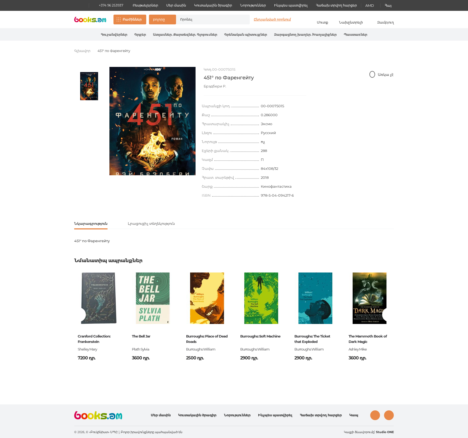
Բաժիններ (132, 19)
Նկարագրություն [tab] (91, 223)
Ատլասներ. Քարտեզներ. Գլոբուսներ (185, 35)
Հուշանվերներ (114, 35)
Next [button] (389, 314)
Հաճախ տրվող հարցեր (336, 5)
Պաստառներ (355, 35)
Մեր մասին (176, 5)
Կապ (353, 415)
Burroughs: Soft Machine (260, 336)
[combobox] (207, 19)
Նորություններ (253, 5)
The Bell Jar (141, 336)
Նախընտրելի (351, 22)
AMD (369, 5)
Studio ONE (385, 432)
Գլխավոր (82, 51)
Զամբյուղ (385, 22)
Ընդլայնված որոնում (272, 19)
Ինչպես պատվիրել (291, 5)
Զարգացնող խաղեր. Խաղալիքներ (305, 35)
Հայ (388, 5)
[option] (89, 86)
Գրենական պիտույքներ (245, 35)
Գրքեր (140, 35)
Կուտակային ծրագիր (213, 5)
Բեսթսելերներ (145, 5)
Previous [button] (79, 314)
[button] (162, 19)
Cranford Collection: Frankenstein (94, 339)
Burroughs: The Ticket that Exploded (312, 339)
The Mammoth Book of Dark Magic (368, 339)
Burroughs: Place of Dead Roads (206, 339)
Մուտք (322, 22)
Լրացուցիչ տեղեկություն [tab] (151, 223)
